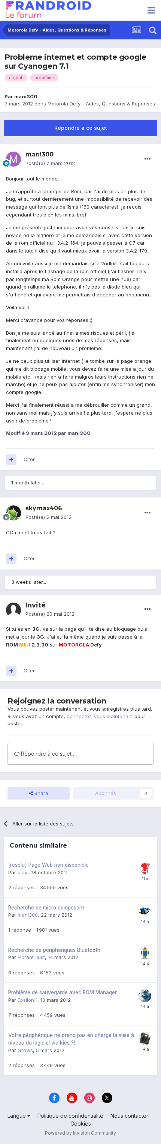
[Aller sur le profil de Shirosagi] (145, 995)
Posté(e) (50, 163)
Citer (29, 459)
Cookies (80, 1123)
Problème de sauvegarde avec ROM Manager (62, 992)
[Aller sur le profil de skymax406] (13, 512)
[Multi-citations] (11, 459)
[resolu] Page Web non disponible (48, 865)
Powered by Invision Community (80, 1133)
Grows (25, 1050)
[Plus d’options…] (147, 159)
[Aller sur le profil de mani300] (13, 159)
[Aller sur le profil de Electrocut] (145, 911)
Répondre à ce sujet (80, 128)
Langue (17, 1115)
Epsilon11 (27, 1000)
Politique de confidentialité (70, 1115)
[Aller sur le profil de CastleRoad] (145, 1038)
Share (40, 793)
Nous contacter (129, 1115)
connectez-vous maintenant (100, 716)
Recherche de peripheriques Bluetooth (54, 950)
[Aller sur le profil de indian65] (145, 868)
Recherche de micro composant (46, 908)
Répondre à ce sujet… (47, 753)
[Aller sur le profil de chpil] (145, 953)
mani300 (25, 96)
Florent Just (31, 957)
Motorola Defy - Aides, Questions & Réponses (101, 104)
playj (23, 872)
